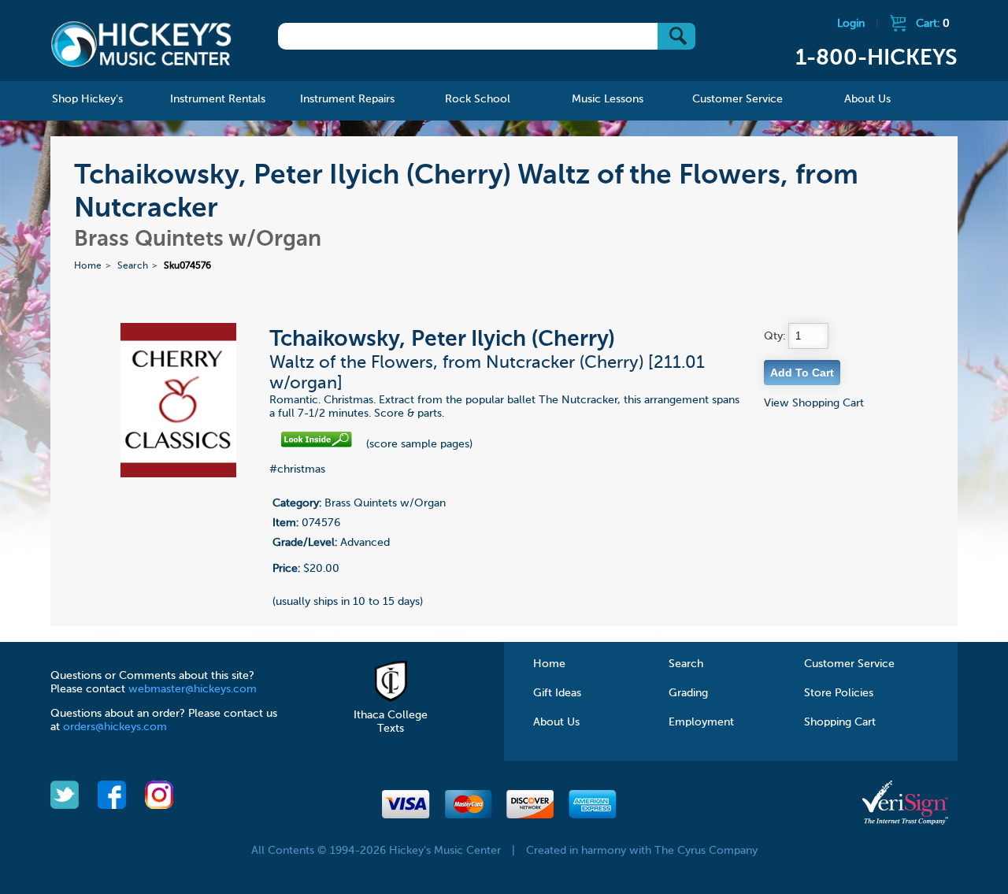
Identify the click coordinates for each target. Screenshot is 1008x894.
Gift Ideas (557, 693)
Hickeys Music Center (141, 43)
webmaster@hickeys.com (192, 689)
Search (132, 266)
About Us (556, 722)
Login (851, 23)
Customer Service (849, 664)
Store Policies (838, 693)
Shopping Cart (840, 722)
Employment (701, 722)
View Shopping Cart (814, 403)
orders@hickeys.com (115, 727)
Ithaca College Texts (391, 722)
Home (88, 266)
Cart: (933, 23)
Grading (688, 693)
